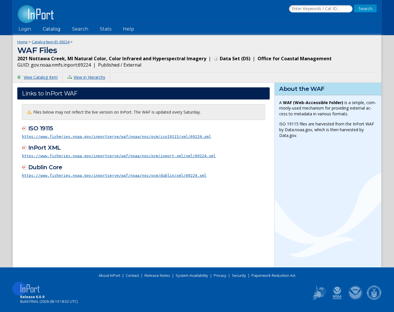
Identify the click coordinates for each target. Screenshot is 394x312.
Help (128, 29)
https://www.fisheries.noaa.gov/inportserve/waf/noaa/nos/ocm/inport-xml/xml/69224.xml (119, 156)
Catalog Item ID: (51, 41)
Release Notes (157, 275)
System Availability (192, 275)
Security (239, 275)
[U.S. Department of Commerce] (374, 299)
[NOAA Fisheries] (337, 299)
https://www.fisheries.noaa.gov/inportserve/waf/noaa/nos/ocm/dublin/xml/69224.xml (114, 175)
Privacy (220, 275)
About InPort (109, 275)
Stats (105, 29)
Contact (132, 275)
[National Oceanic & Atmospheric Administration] (355, 299)
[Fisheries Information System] (318, 299)
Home (22, 41)
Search (80, 29)
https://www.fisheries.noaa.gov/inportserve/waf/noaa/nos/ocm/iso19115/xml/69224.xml (116, 136)
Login (24, 29)
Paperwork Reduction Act (273, 275)
